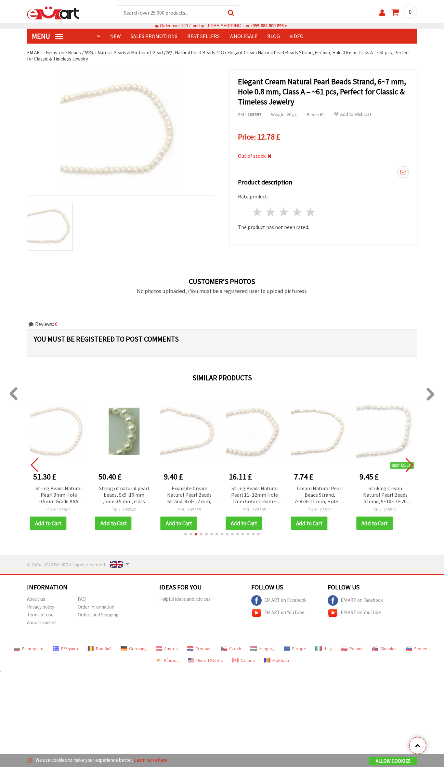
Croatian (203, 649)
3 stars (284, 212)
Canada (248, 660)
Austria (171, 649)
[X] (30, 760)
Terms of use (40, 615)
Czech (235, 649)
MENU (41, 36)
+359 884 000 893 (267, 25)
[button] (185, 534)
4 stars (297, 212)
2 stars (271, 212)
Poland (356, 649)
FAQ (82, 599)
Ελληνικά (69, 649)
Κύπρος (171, 660)
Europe (299, 649)
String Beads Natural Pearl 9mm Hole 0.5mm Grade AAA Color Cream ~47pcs (58, 495)
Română (103, 649)
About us (36, 599)
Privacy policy (40, 607)
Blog (273, 36)
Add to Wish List (355, 114)
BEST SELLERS (203, 36)
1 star (257, 212)
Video (297, 36)
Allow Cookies (393, 761)
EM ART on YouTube (284, 612)
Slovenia (422, 649)
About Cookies (42, 622)
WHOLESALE (243, 36)
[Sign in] (382, 13)
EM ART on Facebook (285, 600)
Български (33, 649)
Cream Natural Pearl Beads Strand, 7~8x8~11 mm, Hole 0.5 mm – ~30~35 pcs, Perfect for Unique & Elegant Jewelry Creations (319, 495)
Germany (138, 649)
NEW (115, 36)
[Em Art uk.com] (53, 12)
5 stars (310, 212)
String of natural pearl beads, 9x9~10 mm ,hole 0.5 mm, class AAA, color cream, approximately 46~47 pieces (124, 495)
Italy (328, 649)
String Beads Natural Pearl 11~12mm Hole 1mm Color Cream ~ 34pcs (254, 495)
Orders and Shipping (98, 615)
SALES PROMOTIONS (154, 36)
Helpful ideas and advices (185, 599)
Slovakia (388, 649)
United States (209, 660)
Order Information (96, 607)
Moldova (280, 660)
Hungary (267, 649)
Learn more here (150, 760)
